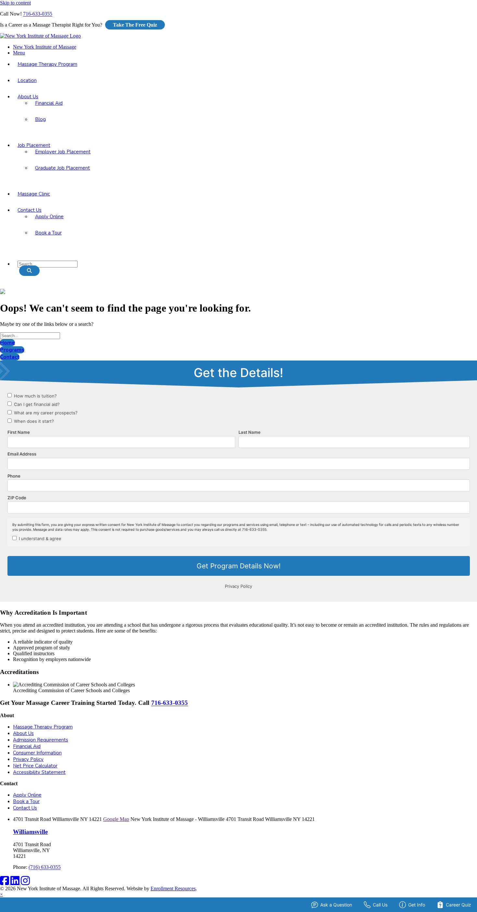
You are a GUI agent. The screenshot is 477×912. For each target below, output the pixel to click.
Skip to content (15, 3)
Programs (12, 349)
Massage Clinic (34, 194)
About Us (28, 96)
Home (7, 342)
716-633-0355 (37, 14)
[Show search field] (29, 271)
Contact (9, 357)
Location (27, 80)
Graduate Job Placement (62, 168)
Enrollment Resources (173, 888)
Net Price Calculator (35, 766)
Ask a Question (336, 904)
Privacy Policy (28, 759)
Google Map (116, 819)
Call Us (380, 904)
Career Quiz (458, 904)
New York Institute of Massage (44, 47)
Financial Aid (49, 103)
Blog (40, 119)
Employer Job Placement (63, 151)
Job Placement (34, 145)
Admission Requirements (40, 740)
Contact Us (30, 210)
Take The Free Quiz (135, 25)
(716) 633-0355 (45, 867)
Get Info (416, 904)
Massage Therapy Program (47, 64)
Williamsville (30, 831)
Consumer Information (37, 753)
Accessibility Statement (39, 772)
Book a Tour (48, 233)
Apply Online (49, 216)
